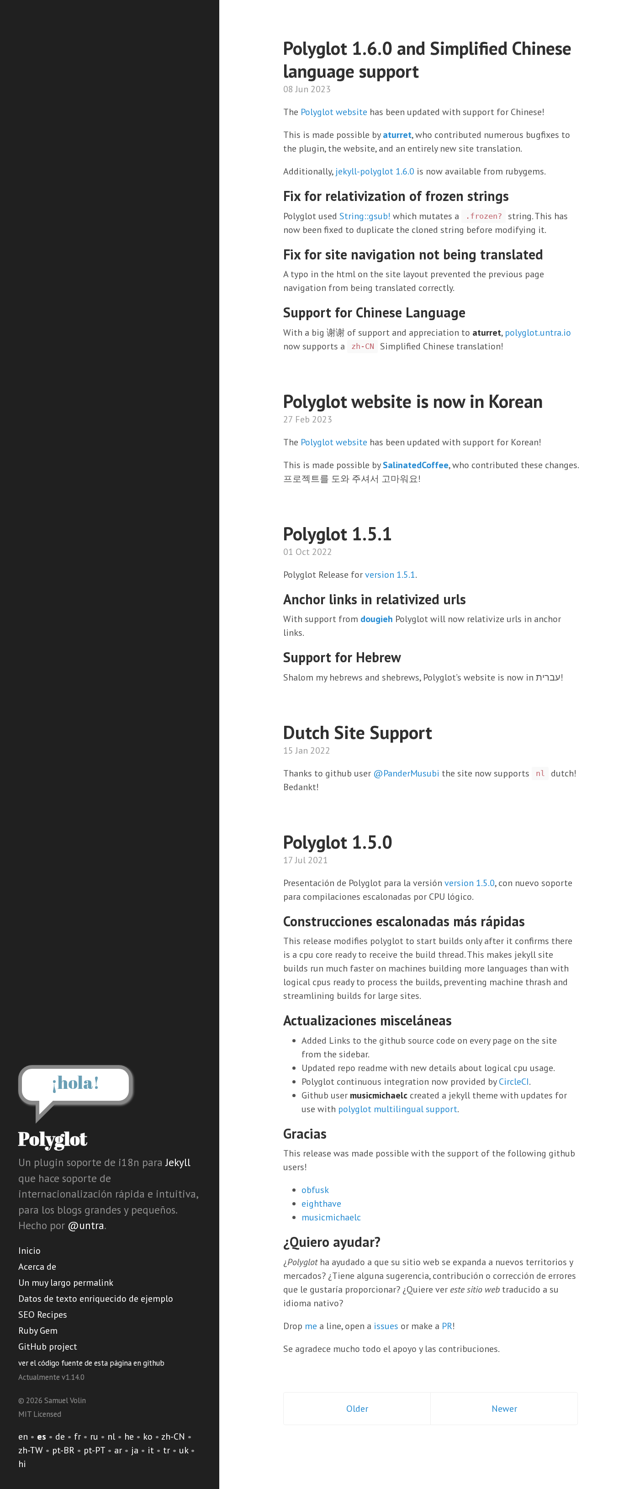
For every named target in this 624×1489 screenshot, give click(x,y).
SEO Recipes (42, 1314)
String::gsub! (365, 216)
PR (447, 1326)
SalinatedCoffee (416, 465)
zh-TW (30, 1450)
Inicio (29, 1251)
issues (386, 1326)
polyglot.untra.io (538, 332)
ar (118, 1450)
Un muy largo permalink (65, 1282)
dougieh (376, 619)
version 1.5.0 (469, 883)
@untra (86, 1225)
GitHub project (47, 1346)
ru (94, 1436)
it (151, 1450)
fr (77, 1436)
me (311, 1326)
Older (357, 1409)
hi (22, 1464)
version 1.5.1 (390, 575)
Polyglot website (334, 112)
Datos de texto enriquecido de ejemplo (95, 1298)
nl (111, 1436)
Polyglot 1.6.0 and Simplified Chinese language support (427, 59)
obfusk (315, 1190)
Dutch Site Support (357, 732)
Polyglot (52, 1138)
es (41, 1436)
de (60, 1436)
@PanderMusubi (406, 773)
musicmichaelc (331, 1217)
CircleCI (514, 1082)
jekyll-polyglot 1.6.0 (374, 171)
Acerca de (37, 1267)
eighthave (321, 1203)
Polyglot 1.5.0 (337, 842)
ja (134, 1450)
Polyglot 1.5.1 (337, 533)
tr (166, 1450)
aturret (397, 135)
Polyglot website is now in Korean (413, 401)
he (129, 1436)
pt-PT (94, 1450)
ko (148, 1436)
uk (183, 1450)
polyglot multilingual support (397, 1109)
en (23, 1436)
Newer (504, 1409)
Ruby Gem (38, 1330)
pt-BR (63, 1450)
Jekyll (177, 1162)
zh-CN (173, 1436)
